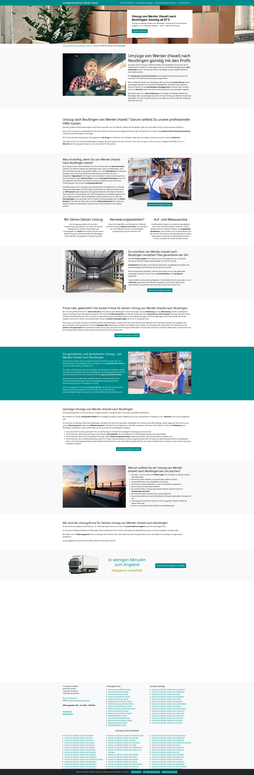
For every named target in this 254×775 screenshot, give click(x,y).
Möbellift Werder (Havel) (117, 725)
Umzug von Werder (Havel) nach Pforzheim (168, 754)
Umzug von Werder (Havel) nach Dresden (79, 750)
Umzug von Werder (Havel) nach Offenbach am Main (171, 742)
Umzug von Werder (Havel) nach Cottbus (79, 747)
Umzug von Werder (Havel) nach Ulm (165, 752)
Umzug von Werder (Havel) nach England (167, 701)
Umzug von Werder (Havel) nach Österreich (168, 713)
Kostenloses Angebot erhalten (159, 204)
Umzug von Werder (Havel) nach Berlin (78, 735)
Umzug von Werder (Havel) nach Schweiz (167, 723)
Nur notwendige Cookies (152, 772)
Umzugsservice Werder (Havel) (119, 689)
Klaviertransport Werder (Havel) (120, 701)
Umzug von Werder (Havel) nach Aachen (123, 738)
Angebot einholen (139, 31)
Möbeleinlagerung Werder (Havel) (120, 704)
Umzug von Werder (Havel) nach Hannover (80, 769)
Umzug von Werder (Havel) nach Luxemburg (168, 689)
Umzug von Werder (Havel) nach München (80, 762)
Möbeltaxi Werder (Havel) (117, 716)
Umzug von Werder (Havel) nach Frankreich (168, 711)
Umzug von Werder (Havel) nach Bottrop (167, 759)
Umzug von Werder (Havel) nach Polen (166, 694)
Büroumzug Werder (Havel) (118, 692)
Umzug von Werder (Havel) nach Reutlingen (168, 764)
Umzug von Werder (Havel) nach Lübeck (123, 759)
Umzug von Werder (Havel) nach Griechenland (169, 704)
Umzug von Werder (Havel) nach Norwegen (168, 692)
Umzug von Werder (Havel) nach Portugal (167, 718)
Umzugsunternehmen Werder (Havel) (80, 3)
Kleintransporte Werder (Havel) (119, 713)
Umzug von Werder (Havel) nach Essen (78, 740)
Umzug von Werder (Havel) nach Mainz (122, 757)
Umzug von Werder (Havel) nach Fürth (166, 745)
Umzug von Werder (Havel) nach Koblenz (167, 769)
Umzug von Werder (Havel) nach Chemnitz (124, 742)
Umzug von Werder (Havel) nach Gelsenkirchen (125, 735)
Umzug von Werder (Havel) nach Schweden (168, 696)
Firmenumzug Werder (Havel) (119, 696)
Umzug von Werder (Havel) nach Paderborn (168, 738)
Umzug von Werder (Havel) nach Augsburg (80, 766)
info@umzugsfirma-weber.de (79, 700)
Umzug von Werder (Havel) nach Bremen (79, 745)
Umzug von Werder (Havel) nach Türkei (166, 699)
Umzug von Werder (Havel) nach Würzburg (168, 747)
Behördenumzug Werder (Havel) (120, 720)
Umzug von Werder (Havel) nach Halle (122, 745)
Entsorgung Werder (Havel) (118, 711)
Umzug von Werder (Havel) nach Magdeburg (125, 747)
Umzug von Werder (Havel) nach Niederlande (169, 708)
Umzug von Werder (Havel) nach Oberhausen (125, 764)
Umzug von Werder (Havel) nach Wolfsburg (168, 757)
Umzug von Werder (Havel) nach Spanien (167, 720)
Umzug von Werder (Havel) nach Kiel (121, 740)
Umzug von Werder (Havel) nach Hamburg (80, 757)
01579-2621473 (71, 698)
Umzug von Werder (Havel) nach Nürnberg (80, 764)
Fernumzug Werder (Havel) (118, 694)
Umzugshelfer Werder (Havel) (119, 718)
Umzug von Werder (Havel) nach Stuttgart (80, 754)
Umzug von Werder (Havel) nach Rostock (123, 766)
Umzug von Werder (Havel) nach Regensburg (169, 735)
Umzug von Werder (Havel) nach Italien (166, 706)
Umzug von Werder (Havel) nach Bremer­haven (169, 766)
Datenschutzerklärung (169, 772)
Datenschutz (68, 714)
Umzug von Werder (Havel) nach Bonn (78, 738)
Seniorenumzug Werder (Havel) (120, 706)
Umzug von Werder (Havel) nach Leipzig (79, 742)
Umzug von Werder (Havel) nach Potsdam (80, 752)
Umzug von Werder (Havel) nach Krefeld (123, 754)
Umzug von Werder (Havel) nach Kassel (122, 769)
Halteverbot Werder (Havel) (118, 699)
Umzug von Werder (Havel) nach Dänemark (168, 716)
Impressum (67, 712)
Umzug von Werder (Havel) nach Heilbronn (168, 750)
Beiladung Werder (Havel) (117, 723)
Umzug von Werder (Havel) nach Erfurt (122, 762)
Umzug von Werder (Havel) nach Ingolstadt (168, 740)
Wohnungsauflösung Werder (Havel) (121, 708)
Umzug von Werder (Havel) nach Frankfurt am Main (83, 759)
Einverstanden (136, 772)
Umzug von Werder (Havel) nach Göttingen (168, 762)
